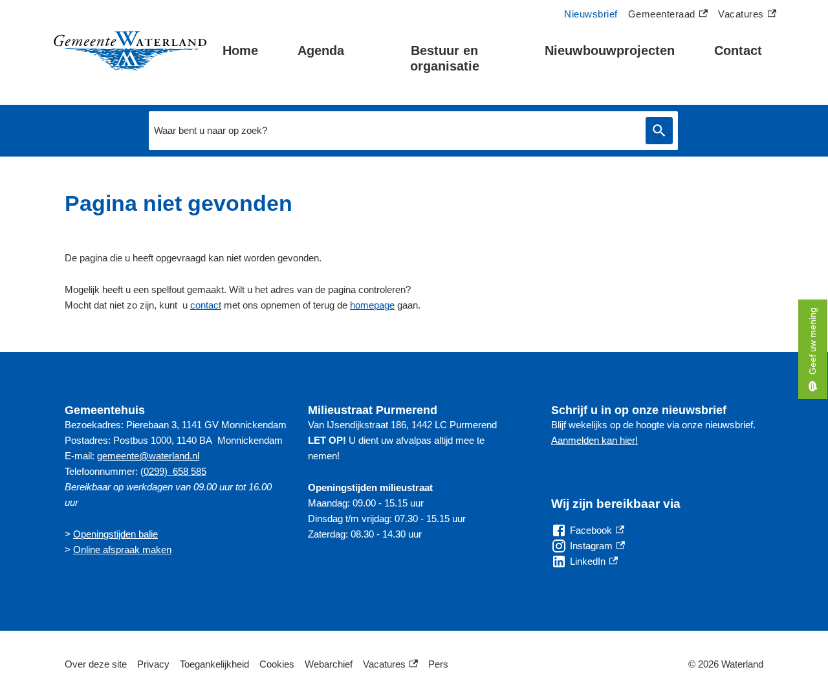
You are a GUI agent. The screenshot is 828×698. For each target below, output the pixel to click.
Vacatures (747, 15)
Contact (738, 50)
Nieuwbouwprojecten (610, 50)
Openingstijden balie (115, 534)
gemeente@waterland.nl (148, 455)
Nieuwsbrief (591, 13)
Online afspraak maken (122, 549)
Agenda (321, 50)
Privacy (153, 664)
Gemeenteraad (661, 15)
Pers (438, 664)
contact (205, 305)
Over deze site (96, 664)
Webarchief (329, 664)
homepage (372, 305)
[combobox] (394, 130)
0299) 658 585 (175, 471)
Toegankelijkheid (214, 664)
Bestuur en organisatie (444, 58)
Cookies (276, 664)
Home (240, 50)
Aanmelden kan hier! (594, 440)
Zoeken (659, 131)
